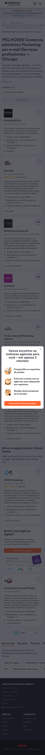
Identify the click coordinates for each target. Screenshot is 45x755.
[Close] (41, 349)
